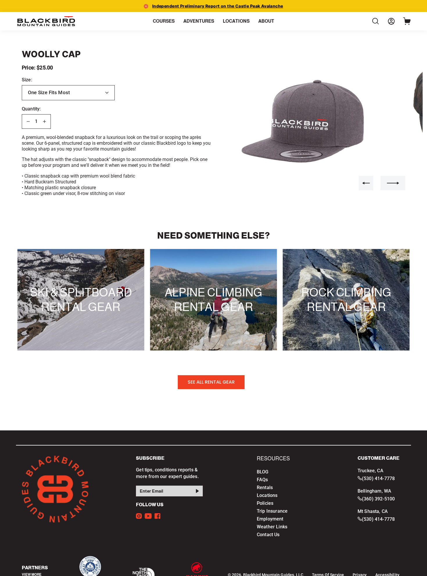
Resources (273, 458)
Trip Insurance (272, 511)
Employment (270, 519)
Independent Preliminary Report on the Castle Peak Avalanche (217, 5)
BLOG (263, 472)
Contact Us (268, 534)
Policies (265, 503)
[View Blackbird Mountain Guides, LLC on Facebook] (157, 516)
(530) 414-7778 (378, 478)
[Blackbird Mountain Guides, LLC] (46, 21)
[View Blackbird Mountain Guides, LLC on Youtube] (148, 516)
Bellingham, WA (374, 491)
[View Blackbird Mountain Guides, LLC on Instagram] (139, 516)
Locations (267, 495)
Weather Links (272, 527)
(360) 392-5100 (378, 499)
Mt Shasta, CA (373, 511)
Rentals (265, 487)
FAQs (262, 479)
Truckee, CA (370, 470)
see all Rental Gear (211, 382)
